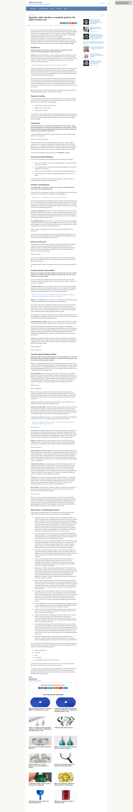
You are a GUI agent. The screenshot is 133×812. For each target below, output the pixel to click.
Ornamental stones (43, 8)
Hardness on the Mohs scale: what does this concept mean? (95, 62)
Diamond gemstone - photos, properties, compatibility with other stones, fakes (96, 21)
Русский (102, 3)
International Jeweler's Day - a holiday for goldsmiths (97, 47)
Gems (52, 8)
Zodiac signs (33, 8)
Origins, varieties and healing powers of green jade (96, 28)
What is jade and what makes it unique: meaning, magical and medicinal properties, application (96, 36)
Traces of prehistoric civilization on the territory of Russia (97, 55)
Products (59, 8)
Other (65, 8)
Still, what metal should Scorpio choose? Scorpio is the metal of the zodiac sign (93, 42)
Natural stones (35, 2)
